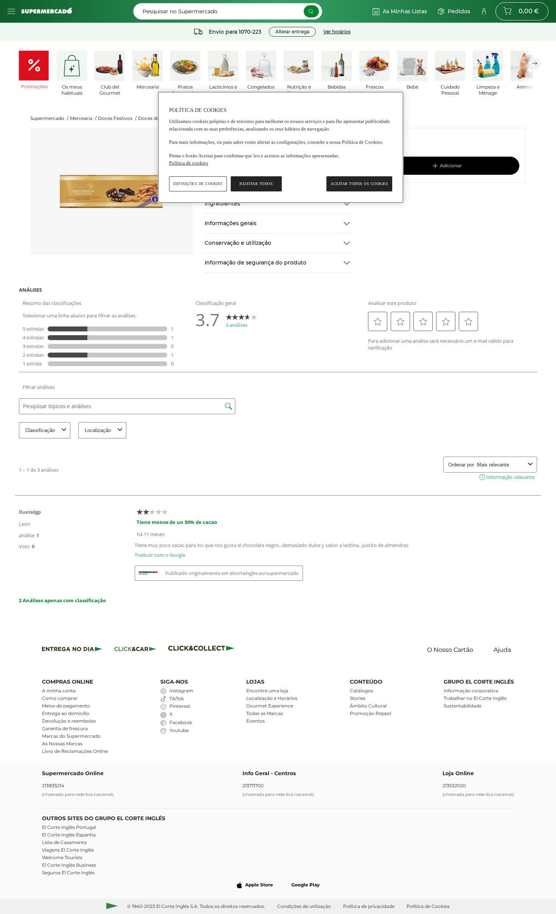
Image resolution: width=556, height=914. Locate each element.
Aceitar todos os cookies (359, 184)
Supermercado (49, 118)
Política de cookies (188, 163)
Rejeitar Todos (256, 184)
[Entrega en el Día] (202, 650)
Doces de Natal (157, 118)
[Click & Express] (72, 650)
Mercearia (83, 118)
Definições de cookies (198, 184)
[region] (281, 147)
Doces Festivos (117, 118)
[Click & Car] (135, 650)
